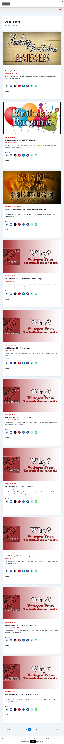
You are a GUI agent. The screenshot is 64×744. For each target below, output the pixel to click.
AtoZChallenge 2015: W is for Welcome (19, 486)
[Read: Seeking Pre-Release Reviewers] (32, 48)
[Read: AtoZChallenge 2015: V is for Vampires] (32, 533)
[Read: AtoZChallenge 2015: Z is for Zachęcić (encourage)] (32, 256)
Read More (39, 741)
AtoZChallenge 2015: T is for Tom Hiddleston (21, 694)
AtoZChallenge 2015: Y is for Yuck (17, 348)
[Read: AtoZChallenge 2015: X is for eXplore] (32, 395)
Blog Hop (14, 206)
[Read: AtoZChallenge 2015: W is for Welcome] (32, 464)
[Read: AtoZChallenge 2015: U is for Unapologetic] (32, 603)
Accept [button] (33, 741)
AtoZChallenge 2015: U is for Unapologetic (20, 625)
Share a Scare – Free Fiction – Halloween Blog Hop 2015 (25, 209)
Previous (7, 729)
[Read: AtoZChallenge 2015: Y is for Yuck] (32, 326)
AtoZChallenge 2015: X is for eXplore (18, 417)
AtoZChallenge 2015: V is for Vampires (19, 556)
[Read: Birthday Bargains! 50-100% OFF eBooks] (32, 118)
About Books (8, 68)
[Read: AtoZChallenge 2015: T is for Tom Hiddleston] (32, 672)
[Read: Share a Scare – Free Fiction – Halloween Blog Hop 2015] (32, 187)
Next (58, 729)
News (13, 68)
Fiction (19, 206)
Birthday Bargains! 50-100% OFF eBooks (20, 140)
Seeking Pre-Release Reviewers (16, 71)
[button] (60, 9)
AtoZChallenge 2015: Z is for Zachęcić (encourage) (23, 279)
